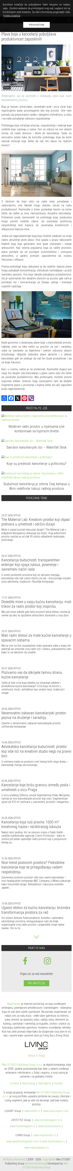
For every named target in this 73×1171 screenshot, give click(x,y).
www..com (56, 1111)
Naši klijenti (44, 1083)
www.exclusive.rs (50, 1126)
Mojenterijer (13, 1004)
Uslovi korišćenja (36, 1163)
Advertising (28, 1083)
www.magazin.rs (47, 1120)
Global (31, 1055)
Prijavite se (36, 983)
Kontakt (58, 1083)
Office (17, 515)
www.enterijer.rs (44, 1135)
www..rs (32, 1111)
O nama (14, 1083)
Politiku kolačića (11, 15)
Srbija (41, 1055)
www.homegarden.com (22, 1141)
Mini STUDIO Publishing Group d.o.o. (22, 1064)
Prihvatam (36, 24)
